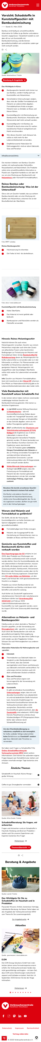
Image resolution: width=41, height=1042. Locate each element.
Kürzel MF (27, 381)
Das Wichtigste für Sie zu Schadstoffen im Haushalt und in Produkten (18, 901)
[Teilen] (6, 49)
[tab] (10, 992)
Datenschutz (7, 1028)
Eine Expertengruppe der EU (13, 554)
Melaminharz (7, 177)
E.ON (4, 959)
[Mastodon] (14, 1016)
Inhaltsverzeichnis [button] (10, 155)
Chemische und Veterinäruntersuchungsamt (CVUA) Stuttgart (22, 430)
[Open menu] (4, 1038)
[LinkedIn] (19, 1016)
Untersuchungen (13, 692)
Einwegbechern (8, 629)
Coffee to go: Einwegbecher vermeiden (16, 785)
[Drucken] (2, 49)
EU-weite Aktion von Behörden (17, 576)
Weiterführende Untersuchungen (20, 466)
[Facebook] (3, 1016)
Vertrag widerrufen (20, 1034)
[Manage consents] (36, 1037)
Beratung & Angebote (13, 80)
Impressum (19, 1028)
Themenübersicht (19, 847)
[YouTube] (25, 1016)
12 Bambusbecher (14, 412)
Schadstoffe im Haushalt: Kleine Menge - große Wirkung (17, 775)
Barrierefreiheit (33, 1028)
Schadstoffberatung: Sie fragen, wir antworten (19, 823)
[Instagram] (9, 1016)
